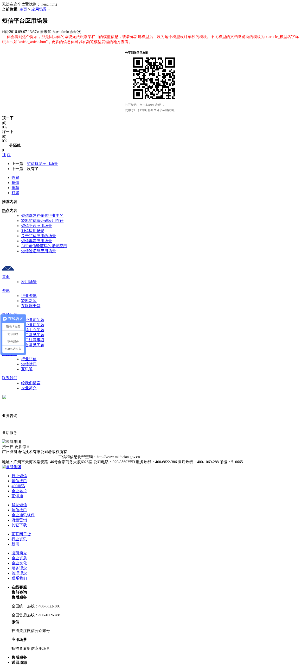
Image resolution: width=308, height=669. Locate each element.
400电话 (18, 486)
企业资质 (19, 558)
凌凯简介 (19, 553)
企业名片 (19, 491)
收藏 (15, 178)
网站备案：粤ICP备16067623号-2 (30, 457)
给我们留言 (30, 383)
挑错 (15, 183)
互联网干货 (30, 306)
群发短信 (19, 505)
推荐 (15, 188)
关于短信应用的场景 (38, 236)
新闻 (15, 544)
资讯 (6, 291)
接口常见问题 (32, 335)
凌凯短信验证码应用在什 (42, 221)
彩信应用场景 (32, 231)
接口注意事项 (32, 340)
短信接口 (29, 364)
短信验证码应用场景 (38, 251)
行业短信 (29, 359)
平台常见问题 (32, 345)
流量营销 (19, 520)
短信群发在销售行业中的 (42, 216)
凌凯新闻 (29, 301)
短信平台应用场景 (36, 226)
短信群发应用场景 (42, 164)
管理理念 (19, 573)
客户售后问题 (32, 325)
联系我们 (9, 378)
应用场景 (39, 9)
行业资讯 (29, 296)
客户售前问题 (32, 320)
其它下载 (19, 525)
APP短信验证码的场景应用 (44, 246)
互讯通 (27, 369)
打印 (15, 193)
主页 (23, 9)
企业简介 (29, 388)
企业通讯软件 (23, 515)
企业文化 (19, 563)
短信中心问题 (32, 330)
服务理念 (19, 568)
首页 (6, 277)
